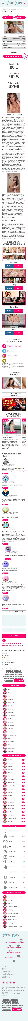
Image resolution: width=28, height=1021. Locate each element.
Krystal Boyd (11, 779)
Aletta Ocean (11, 792)
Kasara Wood (11, 696)
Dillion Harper (11, 782)
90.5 (24, 57)
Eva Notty (10, 759)
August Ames (11, 763)
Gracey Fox (10, 705)
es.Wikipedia (7, 660)
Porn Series (11, 856)
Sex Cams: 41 (8, 680)
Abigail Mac (10, 766)
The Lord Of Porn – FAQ (7, 974)
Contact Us (4, 968)
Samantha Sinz (11, 725)
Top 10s (10, 841)
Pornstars (13, 9)
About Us (4, 966)
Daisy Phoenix (11, 731)
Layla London (11, 815)
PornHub (6, 658)
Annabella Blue (11, 709)
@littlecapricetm (11, 351)
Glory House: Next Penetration (15, 896)
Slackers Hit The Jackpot (13, 913)
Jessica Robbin (11, 798)
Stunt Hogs (10, 903)
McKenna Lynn (11, 692)
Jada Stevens (11, 805)
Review (9, 266)
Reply (5, 473)
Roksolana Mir (11, 722)
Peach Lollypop (11, 702)
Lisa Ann (10, 795)
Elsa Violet (10, 728)
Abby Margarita (11, 715)
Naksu (9, 689)
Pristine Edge (11, 776)
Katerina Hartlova (12, 818)
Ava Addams (11, 802)
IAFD (5, 653)
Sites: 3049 (9, 670)
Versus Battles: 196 (18, 676)
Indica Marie (11, 699)
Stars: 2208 (17, 670)
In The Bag (10, 910)
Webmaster (5, 976)
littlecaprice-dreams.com (14, 346)
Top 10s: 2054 (10, 672)
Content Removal (6, 977)
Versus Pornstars (13, 872)
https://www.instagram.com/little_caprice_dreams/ (15, 471)
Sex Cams (11, 882)
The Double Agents (12, 906)
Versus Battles (12, 867)
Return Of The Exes (12, 919)
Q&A (10, 846)
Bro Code (10, 900)
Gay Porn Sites (12, 851)
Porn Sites (11, 831)
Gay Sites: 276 (9, 674)
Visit (18, 266)
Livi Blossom (11, 741)
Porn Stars (11, 836)
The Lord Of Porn (6, 9)
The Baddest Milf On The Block (15, 926)
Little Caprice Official (13, 356)
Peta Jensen (11, 811)
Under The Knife (11, 916)
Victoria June (11, 772)
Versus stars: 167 (9, 678)
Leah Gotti (10, 789)
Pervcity (5, 664)
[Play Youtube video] (14, 404)
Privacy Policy (5, 973)
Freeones (6, 655)
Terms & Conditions (6, 971)
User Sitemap (5, 969)
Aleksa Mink (11, 712)
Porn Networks (12, 861)
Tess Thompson (11, 718)
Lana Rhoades (11, 785)
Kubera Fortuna (11, 748)
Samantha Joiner (12, 735)
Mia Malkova (11, 808)
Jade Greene (7, 437)
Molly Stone (10, 744)
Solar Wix (10, 738)
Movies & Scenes (13, 887)
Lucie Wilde (10, 769)
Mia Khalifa (10, 821)
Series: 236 (18, 674)
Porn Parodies (12, 877)
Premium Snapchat (9, 662)
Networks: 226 (7, 676)
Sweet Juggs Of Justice (13, 923)
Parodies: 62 (19, 678)
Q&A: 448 (18, 672)
